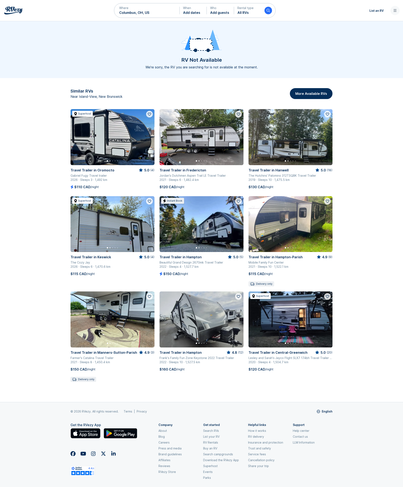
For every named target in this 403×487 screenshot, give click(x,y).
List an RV (376, 10)
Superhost (210, 466)
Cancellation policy (261, 460)
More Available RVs (311, 93)
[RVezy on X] (103, 453)
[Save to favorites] (149, 114)
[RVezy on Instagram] (93, 453)
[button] (147, 10)
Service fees (257, 454)
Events (208, 472)
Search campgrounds (218, 454)
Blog (161, 436)
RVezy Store (167, 472)
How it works (257, 430)
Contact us (300, 436)
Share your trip (258, 466)
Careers (164, 442)
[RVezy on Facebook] (73, 453)
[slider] (146, 170)
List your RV (211, 436)
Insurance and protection (265, 442)
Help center (301, 430)
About (162, 430)
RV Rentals (210, 442)
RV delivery (256, 436)
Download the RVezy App (221, 460)
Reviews (164, 466)
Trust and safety (259, 448)
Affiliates (164, 460)
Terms (128, 411)
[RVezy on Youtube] (83, 453)
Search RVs (211, 430)
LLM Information (304, 442)
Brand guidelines (170, 454)
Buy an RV (210, 448)
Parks (207, 477)
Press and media (170, 448)
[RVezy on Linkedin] (113, 453)
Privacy (142, 411)
